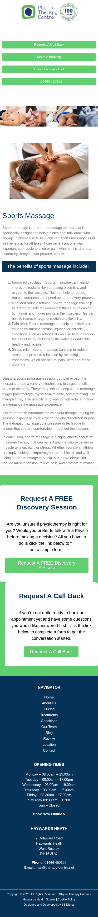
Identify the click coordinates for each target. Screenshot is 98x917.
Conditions (49, 721)
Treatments (49, 715)
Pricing (49, 709)
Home (49, 697)
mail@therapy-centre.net (55, 867)
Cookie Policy (66, 899)
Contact (49, 750)
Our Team (49, 727)
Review (49, 739)
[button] (92, 99)
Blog (49, 733)
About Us (49, 703)
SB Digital (68, 904)
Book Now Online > (49, 814)
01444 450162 (55, 862)
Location (49, 744)
